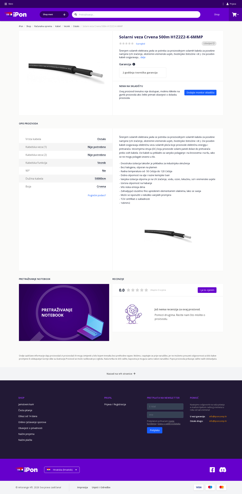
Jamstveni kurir (26, 404)
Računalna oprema (43, 26)
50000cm (100, 178)
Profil (108, 397)
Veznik (67, 26)
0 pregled (140, 43)
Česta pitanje (25, 410)
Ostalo (76, 26)
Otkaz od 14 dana (27, 416)
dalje (143, 57)
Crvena (101, 186)
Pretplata (155, 430)
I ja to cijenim (207, 290)
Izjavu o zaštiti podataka (169, 423)
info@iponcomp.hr (217, 416)
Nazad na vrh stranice (119, 373)
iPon (21, 26)
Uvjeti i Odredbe (101, 487)
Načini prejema (26, 434)
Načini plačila (25, 439)
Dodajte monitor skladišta (200, 92)
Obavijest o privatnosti (30, 428)
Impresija (82, 487)
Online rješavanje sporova (32, 422)
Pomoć (194, 397)
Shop (217, 14)
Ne (104, 170)
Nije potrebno (97, 147)
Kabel (58, 26)
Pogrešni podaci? (97, 195)
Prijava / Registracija (115, 404)
